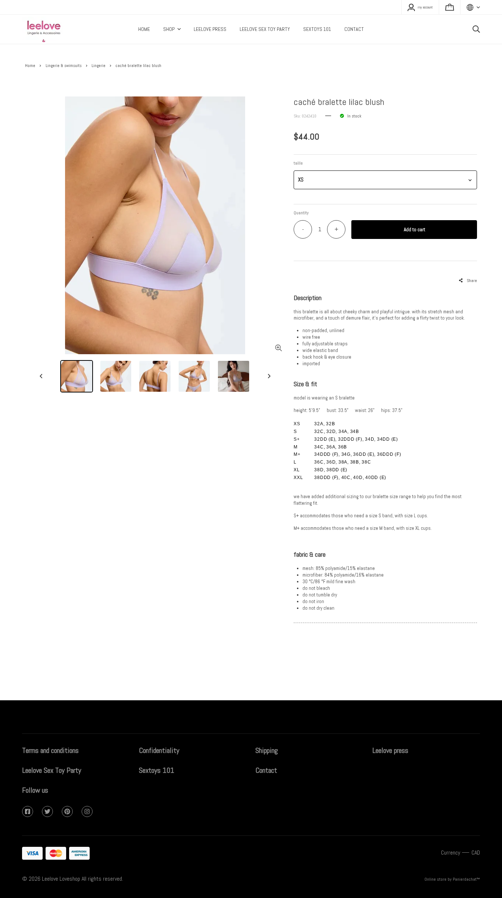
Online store (435, 879)
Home (30, 65)
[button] (385, 179)
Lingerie (98, 65)
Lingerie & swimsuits (64, 65)
